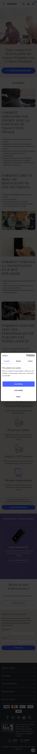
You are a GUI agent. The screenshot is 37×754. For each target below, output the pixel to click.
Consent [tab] (7, 361)
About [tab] (30, 361)
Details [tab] (18, 361)
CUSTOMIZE (18, 390)
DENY (18, 397)
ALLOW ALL (18, 384)
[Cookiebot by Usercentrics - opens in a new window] (26, 355)
